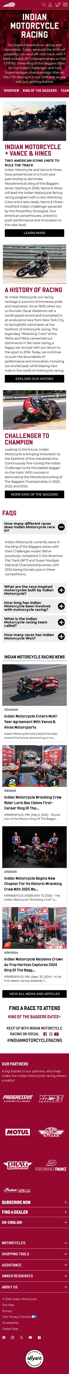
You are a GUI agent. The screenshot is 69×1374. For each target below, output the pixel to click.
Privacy (7, 1311)
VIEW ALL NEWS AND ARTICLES (34, 994)
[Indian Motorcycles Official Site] (8, 4)
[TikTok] (39, 1338)
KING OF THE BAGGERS (40, 90)
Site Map (8, 1305)
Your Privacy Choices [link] (16, 1317)
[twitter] (21, 1338)
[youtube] (30, 1338)
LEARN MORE (34, 233)
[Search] (44, 4)
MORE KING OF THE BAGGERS (34, 494)
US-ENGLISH (12, 1222)
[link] (34, 1242)
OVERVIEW (11, 90)
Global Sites (10, 1329)
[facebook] (3, 1338)
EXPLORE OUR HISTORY (34, 379)
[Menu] (65, 4)
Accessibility (10, 1322)
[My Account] (50, 4)
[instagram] (12, 1338)
